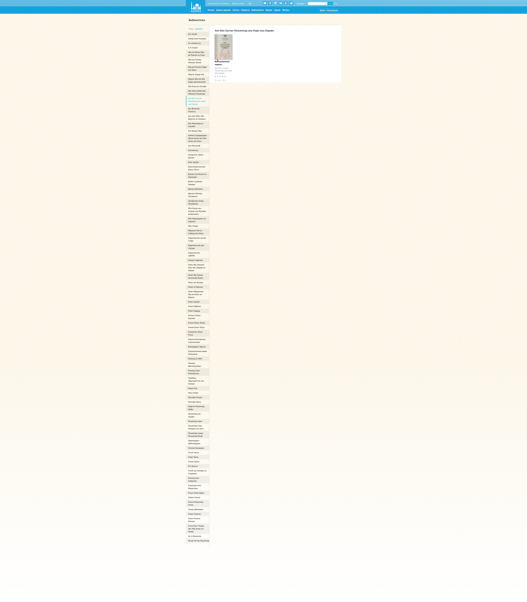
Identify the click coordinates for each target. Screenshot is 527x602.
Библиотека (258, 10)
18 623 (218, 80)
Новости (245, 10)
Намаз (211, 10)
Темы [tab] (191, 29)
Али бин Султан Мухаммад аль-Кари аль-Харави (223, 70)
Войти (322, 10)
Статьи (236, 10)
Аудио (277, 10)
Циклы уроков (223, 10)
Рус (330, 3)
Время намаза (238, 3)
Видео (269, 10)
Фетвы (285, 10)
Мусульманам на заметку (218, 3)
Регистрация (332, 10)
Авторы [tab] (199, 29)
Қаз (335, 3)
